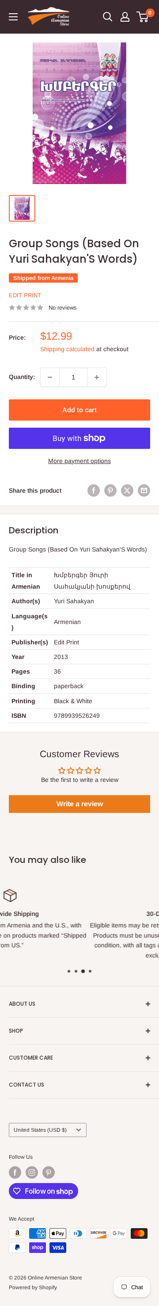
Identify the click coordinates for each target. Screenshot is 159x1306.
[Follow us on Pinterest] (48, 1172)
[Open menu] (13, 16)
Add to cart (79, 410)
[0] (142, 16)
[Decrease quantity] (50, 377)
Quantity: (22, 376)
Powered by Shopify (33, 1287)
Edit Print (25, 295)
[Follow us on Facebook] (15, 1172)
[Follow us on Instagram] (32, 1172)
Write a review (80, 804)
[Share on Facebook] (93, 490)
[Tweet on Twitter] (127, 490)
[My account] (125, 17)
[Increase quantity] (96, 377)
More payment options (79, 460)
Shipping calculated (67, 348)
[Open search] (108, 17)
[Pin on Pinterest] (110, 490)
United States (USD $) (40, 1130)
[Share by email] (144, 490)
